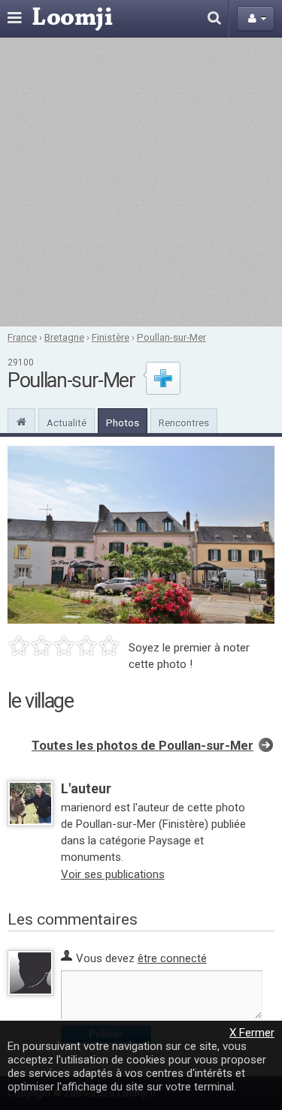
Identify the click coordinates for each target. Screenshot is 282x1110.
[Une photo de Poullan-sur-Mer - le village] (141, 535)
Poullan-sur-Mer (171, 337)
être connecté (172, 958)
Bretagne (64, 337)
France (22, 337)
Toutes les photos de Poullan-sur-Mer (142, 745)
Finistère (110, 337)
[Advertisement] (141, 182)
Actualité (66, 423)
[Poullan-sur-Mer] (21, 420)
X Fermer (251, 1032)
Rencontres (184, 423)
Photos (122, 423)
